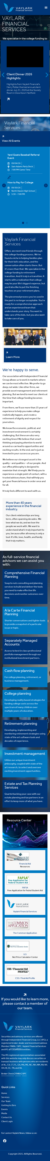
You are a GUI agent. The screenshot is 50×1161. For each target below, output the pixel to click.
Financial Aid (25, 864)
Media (4, 1113)
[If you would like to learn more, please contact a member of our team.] (25, 993)
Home (4, 1093)
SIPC (19, 1046)
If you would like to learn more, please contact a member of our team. (25, 1004)
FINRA (12, 1046)
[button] (46, 7)
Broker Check (7, 1074)
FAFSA (25, 888)
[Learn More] (7, 351)
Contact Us (6, 1117)
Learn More (13, 357)
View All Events (11, 141)
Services (5, 1097)
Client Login (7, 1121)
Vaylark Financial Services (25, 912)
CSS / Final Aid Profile (25, 978)
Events (4, 1109)
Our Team (5, 1101)
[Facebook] (4, 1141)
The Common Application (25, 933)
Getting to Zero (8, 1105)
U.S (25, 954)
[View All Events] (3, 135)
